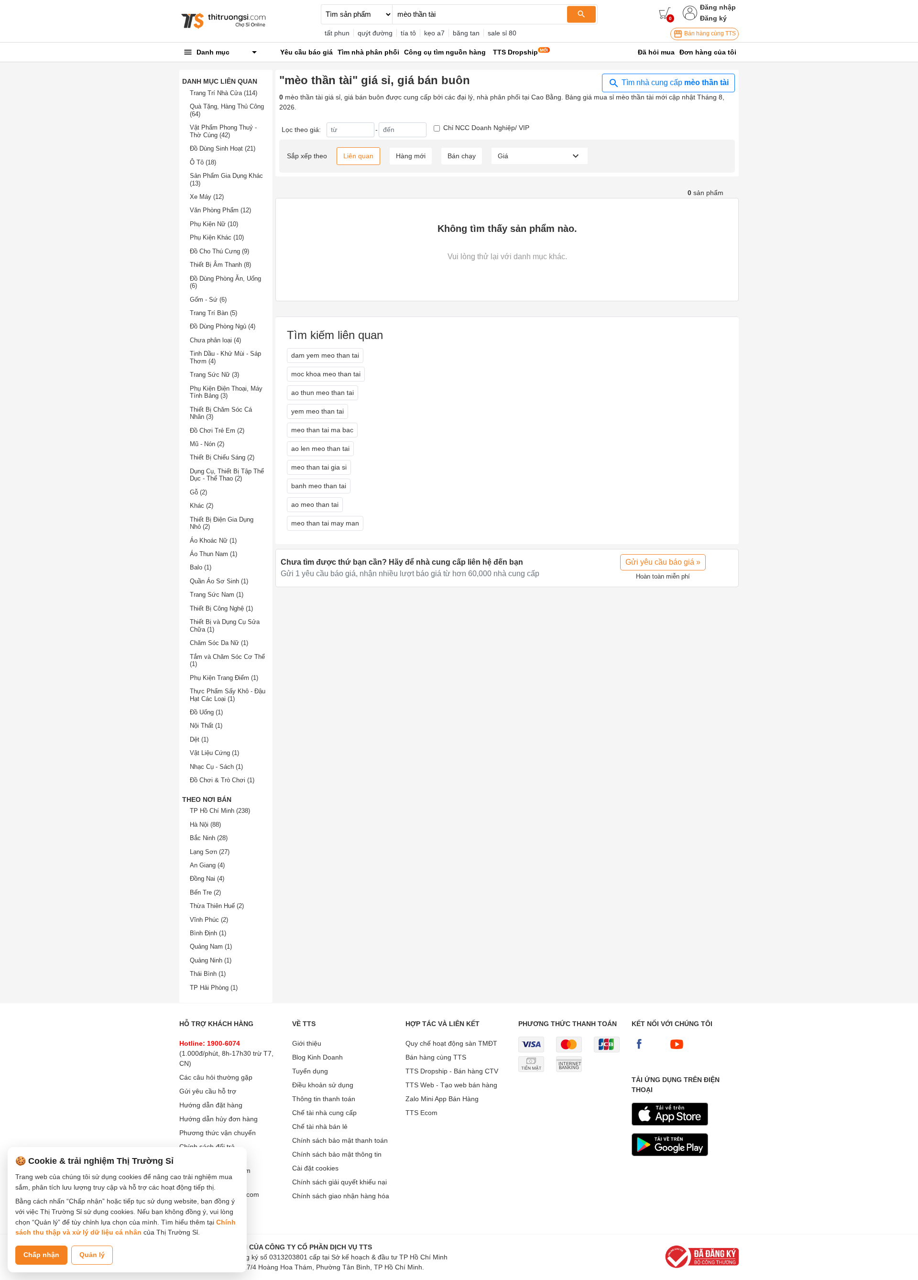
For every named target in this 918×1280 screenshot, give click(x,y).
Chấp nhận (41, 1254)
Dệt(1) (199, 739)
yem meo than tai (317, 411)
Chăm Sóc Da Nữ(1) (219, 642)
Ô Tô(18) (203, 162)
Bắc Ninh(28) (209, 838)
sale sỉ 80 (502, 33)
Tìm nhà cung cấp (674, 82)
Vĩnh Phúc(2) (209, 919)
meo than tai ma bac (322, 430)
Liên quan (358, 156)
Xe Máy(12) (207, 196)
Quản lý (92, 1254)
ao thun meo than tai (322, 392)
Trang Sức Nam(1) (216, 594)
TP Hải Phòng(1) (214, 987)
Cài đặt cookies (315, 1168)
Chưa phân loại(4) (215, 340)
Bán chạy (462, 156)
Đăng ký (713, 18)
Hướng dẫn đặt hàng (210, 1105)
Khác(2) (201, 505)
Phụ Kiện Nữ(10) (214, 224)
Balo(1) (200, 567)
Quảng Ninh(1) (210, 960)
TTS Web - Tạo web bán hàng (451, 1085)
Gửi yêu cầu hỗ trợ (207, 1091)
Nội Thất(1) (206, 725)
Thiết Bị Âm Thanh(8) (220, 264)
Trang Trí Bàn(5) (213, 313)
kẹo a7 (434, 33)
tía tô (408, 33)
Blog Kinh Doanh (317, 1057)
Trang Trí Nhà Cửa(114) (223, 93)
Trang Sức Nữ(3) (214, 374)
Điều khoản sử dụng (322, 1085)
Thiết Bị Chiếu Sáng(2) (222, 457)
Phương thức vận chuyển (217, 1133)
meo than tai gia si (319, 467)
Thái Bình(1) (208, 973)
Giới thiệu (306, 1043)
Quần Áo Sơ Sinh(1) (219, 581)
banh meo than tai (318, 486)
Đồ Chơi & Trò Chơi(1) (222, 780)
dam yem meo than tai (325, 355)
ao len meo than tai (320, 448)
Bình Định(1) (208, 933)
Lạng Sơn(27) (210, 851)
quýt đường (375, 33)
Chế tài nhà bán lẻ (320, 1126)
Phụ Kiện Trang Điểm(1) (224, 677)
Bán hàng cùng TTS (709, 33)
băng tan (466, 33)
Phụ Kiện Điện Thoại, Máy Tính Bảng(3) (226, 392)
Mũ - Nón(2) (207, 444)
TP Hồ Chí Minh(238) (220, 810)
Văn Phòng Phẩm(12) (220, 210)
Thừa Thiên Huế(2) (217, 905)
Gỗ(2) (198, 492)
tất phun (337, 33)
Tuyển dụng (310, 1071)
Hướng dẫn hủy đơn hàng (218, 1119)
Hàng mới (411, 156)
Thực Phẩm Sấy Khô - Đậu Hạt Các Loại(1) (227, 695)
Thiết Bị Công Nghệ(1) (221, 608)
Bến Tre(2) (205, 892)
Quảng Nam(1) (211, 946)
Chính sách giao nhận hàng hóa (340, 1196)
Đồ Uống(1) (206, 712)
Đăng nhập (718, 7)
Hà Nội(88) (205, 824)
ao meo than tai (315, 504)
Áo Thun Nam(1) (213, 554)
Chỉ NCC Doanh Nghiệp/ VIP (486, 127)
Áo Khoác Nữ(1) (213, 540)
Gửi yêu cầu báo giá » (662, 562)
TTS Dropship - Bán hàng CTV (451, 1071)
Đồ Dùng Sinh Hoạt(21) (222, 148)
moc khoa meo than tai (326, 374)
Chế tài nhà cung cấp (324, 1112)
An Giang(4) (207, 865)
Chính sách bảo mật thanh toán (340, 1140)
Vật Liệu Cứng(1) (214, 752)
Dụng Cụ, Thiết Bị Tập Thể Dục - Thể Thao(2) (227, 475)
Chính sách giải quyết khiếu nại (339, 1182)
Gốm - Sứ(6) (208, 299)
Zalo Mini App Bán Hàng (442, 1099)
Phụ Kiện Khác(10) (217, 237)
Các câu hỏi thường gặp (215, 1077)
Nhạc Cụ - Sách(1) (216, 766)
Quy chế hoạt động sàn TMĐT (451, 1043)
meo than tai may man (325, 523)
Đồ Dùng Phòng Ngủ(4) (222, 326)
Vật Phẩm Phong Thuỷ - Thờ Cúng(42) (223, 131)
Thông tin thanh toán (323, 1099)
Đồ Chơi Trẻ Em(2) (217, 430)
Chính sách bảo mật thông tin (337, 1154)
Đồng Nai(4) (207, 878)
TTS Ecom (421, 1112)
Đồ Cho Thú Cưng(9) (219, 251)
